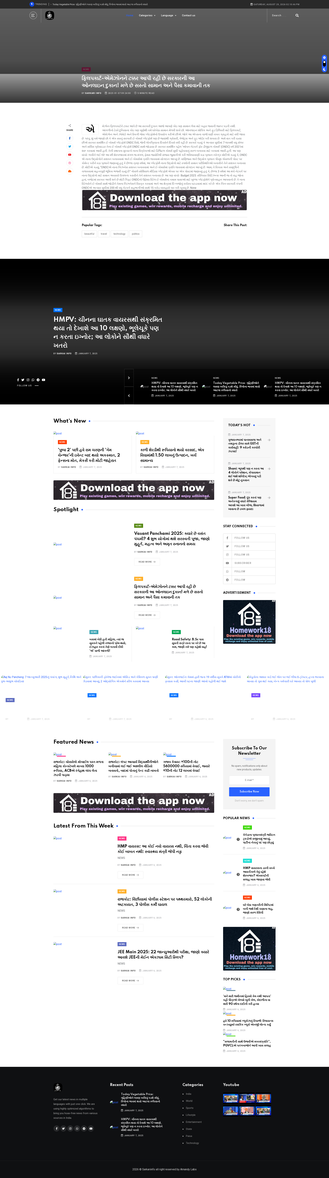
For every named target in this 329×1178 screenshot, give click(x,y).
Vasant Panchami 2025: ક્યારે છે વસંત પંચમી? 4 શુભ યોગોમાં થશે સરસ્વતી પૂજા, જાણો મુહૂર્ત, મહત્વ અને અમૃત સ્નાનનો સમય (172, 539)
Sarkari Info (93, 93)
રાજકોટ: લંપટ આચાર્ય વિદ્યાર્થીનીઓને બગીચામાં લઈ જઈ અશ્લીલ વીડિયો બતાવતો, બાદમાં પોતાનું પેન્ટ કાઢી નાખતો (133, 766)
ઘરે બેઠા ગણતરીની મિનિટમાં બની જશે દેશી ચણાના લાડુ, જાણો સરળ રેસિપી (258, 908)
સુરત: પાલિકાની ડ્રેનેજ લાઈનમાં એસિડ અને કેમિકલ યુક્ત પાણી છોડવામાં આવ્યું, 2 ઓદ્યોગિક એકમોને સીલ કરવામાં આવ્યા (122, 708)
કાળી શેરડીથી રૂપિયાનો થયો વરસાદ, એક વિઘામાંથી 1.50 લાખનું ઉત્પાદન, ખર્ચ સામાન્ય (172, 455)
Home (129, 15)
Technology (192, 1143)
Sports (189, 1108)
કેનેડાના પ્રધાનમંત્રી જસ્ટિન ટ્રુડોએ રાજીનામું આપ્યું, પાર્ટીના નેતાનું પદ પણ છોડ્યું (259, 838)
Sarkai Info (64, 353)
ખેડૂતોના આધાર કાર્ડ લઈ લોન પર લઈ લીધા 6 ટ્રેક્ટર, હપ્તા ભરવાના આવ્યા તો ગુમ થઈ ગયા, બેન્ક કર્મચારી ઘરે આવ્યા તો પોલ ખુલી (283, 708)
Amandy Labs (188, 1169)
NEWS (58, 310)
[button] (129, 378)
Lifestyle (191, 1115)
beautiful (89, 233)
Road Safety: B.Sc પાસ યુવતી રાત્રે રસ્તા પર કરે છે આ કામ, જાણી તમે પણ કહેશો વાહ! (189, 643)
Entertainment (194, 1122)
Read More (145, 562)
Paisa (189, 1136)
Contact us (188, 15)
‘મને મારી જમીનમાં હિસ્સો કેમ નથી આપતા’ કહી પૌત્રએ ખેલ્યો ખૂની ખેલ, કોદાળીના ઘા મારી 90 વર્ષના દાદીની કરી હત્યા (247, 1000)
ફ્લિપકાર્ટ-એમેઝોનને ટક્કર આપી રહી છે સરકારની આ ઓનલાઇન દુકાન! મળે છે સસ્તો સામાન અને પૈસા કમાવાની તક (168, 592)
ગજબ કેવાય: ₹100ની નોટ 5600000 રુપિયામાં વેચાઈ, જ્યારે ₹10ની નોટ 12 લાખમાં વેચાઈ (186, 766)
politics (135, 233)
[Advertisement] (164, 48)
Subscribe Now (249, 791)
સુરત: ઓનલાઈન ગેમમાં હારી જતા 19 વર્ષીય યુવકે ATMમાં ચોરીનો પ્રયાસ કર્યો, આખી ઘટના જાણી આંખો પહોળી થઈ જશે (203, 708)
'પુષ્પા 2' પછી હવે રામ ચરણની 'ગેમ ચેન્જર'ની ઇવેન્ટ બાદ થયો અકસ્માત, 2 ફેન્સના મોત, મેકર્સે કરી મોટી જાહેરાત (89, 455)
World (189, 1101)
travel (104, 233)
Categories (146, 15)
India (188, 1094)
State (189, 1129)
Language (167, 15)
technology (119, 233)
